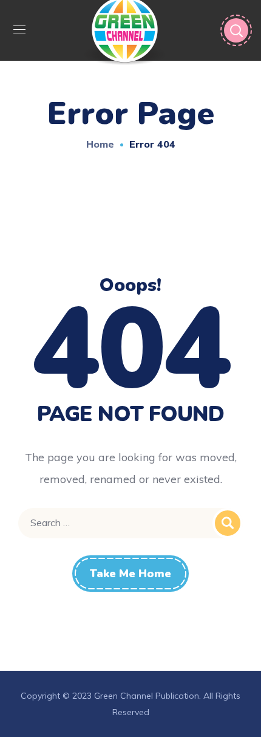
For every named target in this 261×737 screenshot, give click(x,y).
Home (100, 144)
